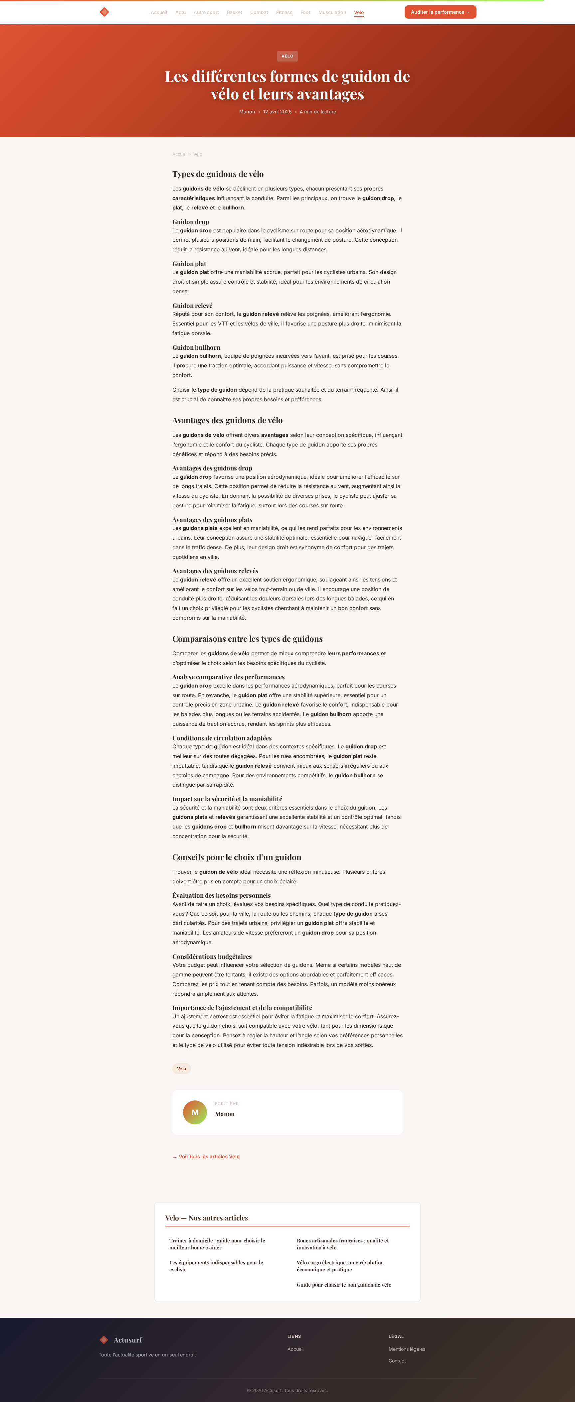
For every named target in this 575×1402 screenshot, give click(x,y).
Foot (305, 12)
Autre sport (206, 12)
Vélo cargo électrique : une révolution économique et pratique (340, 1266)
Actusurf (128, 1339)
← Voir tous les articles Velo (206, 1156)
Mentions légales (407, 1349)
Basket (234, 12)
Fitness (284, 12)
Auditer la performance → (440, 12)
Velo (359, 12)
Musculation (332, 12)
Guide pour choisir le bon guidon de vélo (344, 1284)
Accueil (159, 12)
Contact (397, 1360)
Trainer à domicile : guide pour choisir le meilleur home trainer (217, 1244)
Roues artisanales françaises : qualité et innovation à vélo (343, 1244)
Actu (180, 12)
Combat (259, 12)
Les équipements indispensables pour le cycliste (216, 1266)
